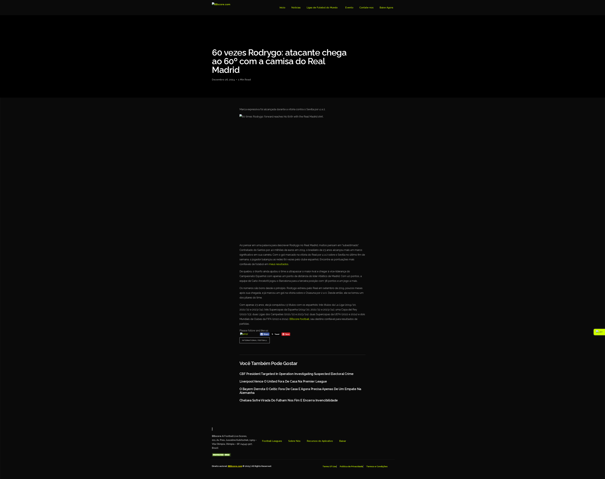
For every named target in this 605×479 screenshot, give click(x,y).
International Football (254, 340)
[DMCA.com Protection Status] (221, 455)
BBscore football (299, 319)
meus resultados (278, 264)
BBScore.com (235, 466)
